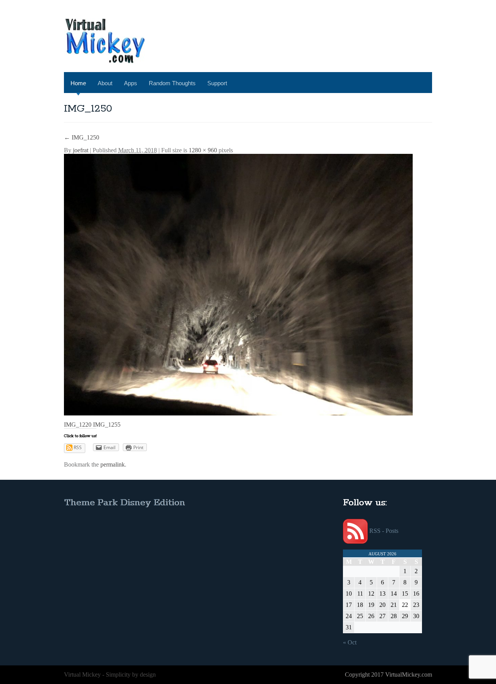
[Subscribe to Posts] (355, 530)
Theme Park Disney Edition (124, 502)
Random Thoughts (172, 83)
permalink (112, 464)
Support (217, 83)
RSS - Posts (383, 530)
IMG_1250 (81, 137)
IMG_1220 (77, 424)
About (105, 83)
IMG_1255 (107, 424)
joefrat (80, 150)
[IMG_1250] (238, 284)
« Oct (349, 642)
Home (78, 83)
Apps (130, 83)
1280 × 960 (203, 150)
